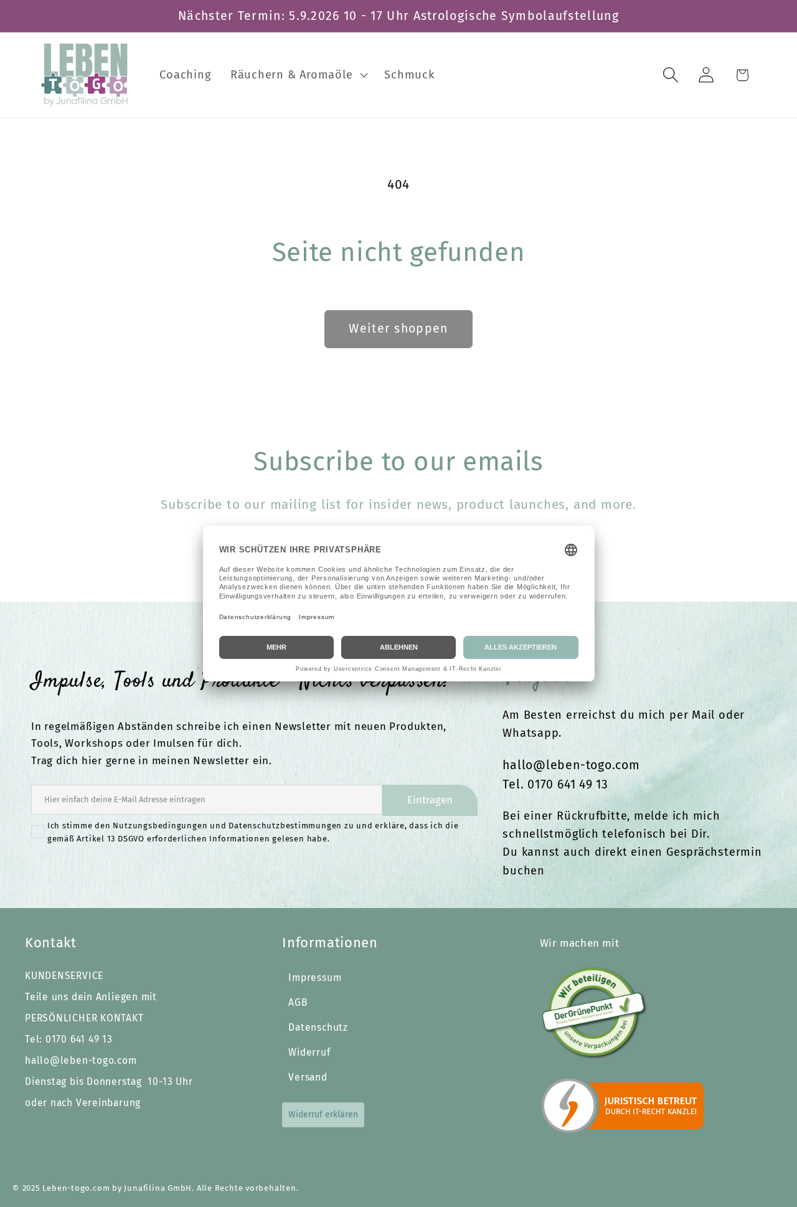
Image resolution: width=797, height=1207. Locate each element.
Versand (307, 1077)
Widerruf (309, 1052)
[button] (297, 75)
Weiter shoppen (398, 328)
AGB (297, 1002)
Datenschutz (318, 1027)
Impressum (314, 977)
